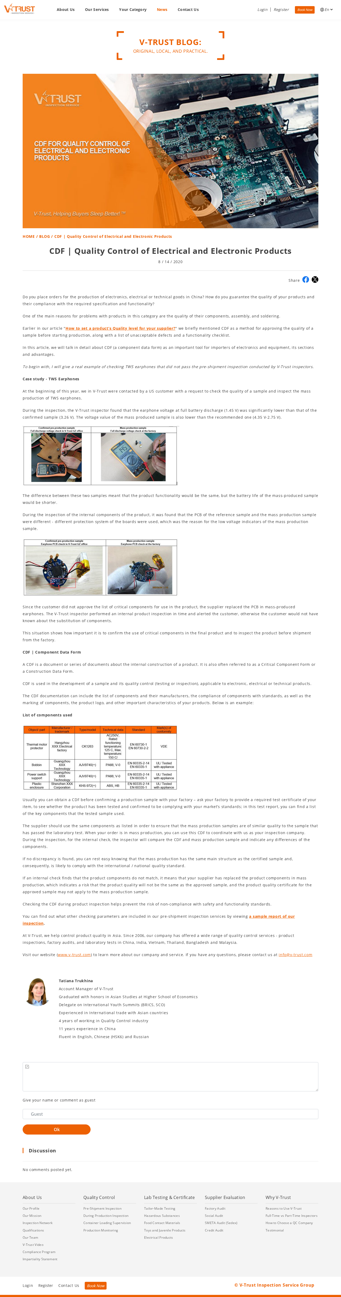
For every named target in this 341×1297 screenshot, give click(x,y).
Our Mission (32, 1215)
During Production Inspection (105, 1215)
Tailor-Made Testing (160, 1208)
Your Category (133, 9)
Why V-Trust (278, 1197)
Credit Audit (214, 1230)
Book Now (304, 9)
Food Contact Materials (162, 1223)
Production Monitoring (100, 1230)
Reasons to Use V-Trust (284, 1208)
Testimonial (275, 1230)
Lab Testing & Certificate (169, 1197)
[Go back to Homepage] (19, 8)
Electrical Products (158, 1237)
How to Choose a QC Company (289, 1223)
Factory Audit (215, 1208)
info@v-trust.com (295, 954)
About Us (66, 9)
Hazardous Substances (162, 1215)
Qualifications (33, 1230)
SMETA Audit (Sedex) (221, 1223)
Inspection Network (37, 1223)
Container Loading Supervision (107, 1223)
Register (281, 9)
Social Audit (214, 1215)
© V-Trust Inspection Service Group (274, 1285)
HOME (29, 236)
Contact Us (188, 9)
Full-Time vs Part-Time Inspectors (292, 1215)
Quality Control (99, 1197)
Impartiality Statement (40, 1259)
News (162, 9)
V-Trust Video (33, 1244)
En (327, 9)
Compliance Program (39, 1252)
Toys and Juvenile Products (165, 1230)
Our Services (97, 9)
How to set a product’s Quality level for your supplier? (121, 328)
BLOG (44, 236)
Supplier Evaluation (225, 1197)
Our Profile (31, 1208)
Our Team (30, 1237)
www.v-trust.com (74, 954)
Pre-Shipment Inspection (102, 1208)
